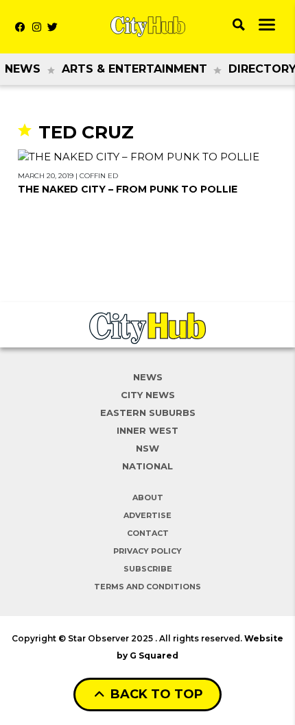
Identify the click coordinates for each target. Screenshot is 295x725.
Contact (148, 533)
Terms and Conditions (147, 586)
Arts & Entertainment (134, 68)
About (147, 497)
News (22, 68)
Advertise (147, 515)
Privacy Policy (147, 551)
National (147, 465)
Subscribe (147, 569)
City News (148, 394)
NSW (147, 448)
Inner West (147, 430)
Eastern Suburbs (148, 412)
